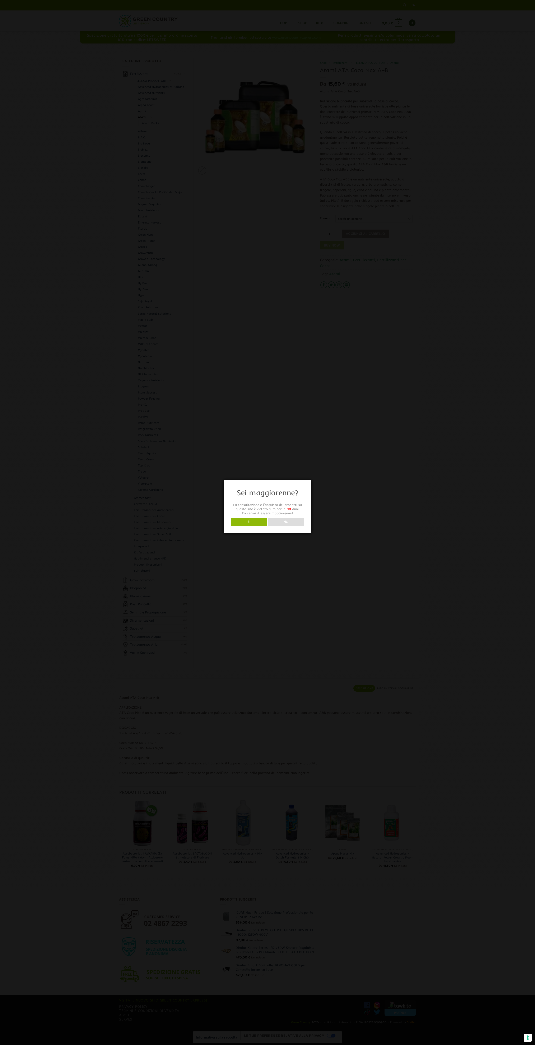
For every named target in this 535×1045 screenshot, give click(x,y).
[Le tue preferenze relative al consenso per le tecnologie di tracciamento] (528, 1038)
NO (286, 522)
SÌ (248, 522)
